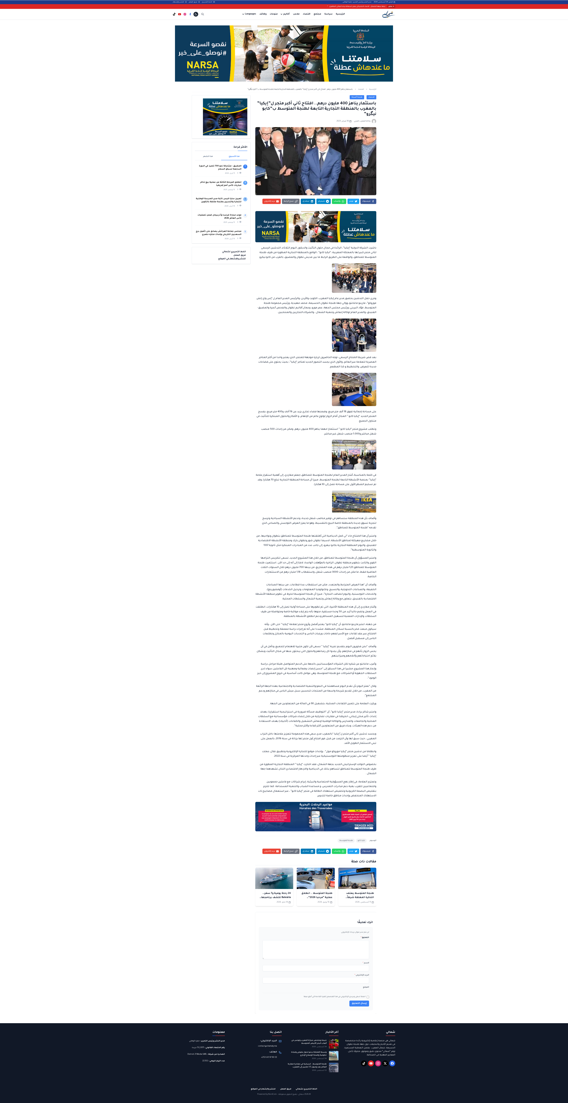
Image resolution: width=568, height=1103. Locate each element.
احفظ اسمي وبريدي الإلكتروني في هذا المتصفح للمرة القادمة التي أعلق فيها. (334, 997)
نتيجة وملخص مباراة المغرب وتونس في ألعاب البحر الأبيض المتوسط (309, 1041)
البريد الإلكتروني (362, 975)
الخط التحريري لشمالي (234, 252)
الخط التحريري (207, 2)
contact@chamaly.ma (267, 1046)
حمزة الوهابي (194, 1041)
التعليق (365, 938)
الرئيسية (340, 14)
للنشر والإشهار (178, 2)
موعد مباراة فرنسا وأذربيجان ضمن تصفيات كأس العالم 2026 (219, 216)
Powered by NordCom (267, 1094)
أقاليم (286, 14)
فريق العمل (193, 2)
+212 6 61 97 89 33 (269, 1057)
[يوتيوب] (179, 14)
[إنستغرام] (184, 14)
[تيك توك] (174, 14)
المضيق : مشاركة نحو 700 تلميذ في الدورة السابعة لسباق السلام (220, 167)
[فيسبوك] (190, 14)
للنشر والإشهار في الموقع (232, 259)
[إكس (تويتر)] (385, 1063)
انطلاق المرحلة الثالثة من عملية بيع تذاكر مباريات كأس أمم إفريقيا (220, 184)
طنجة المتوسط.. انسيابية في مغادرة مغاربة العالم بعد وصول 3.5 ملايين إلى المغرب (307, 1065)
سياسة (328, 14)
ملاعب (296, 14)
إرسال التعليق (359, 1003)
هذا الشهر (208, 157)
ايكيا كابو (361, 841)
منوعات (274, 14)
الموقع (366, 987)
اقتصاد (306, 14)
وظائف (263, 14)
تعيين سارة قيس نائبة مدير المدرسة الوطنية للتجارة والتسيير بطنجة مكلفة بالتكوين (218, 200)
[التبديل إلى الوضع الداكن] (195, 14)
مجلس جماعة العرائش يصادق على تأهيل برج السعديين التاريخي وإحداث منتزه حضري (218, 233)
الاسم (366, 963)
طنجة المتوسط (346, 841)
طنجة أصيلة (356, 97)
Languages (250, 14)
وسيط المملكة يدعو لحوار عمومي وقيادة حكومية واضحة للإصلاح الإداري (309, 1053)
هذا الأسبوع (234, 157)
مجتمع (317, 14)
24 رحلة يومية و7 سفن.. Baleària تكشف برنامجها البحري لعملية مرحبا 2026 (275, 897)
